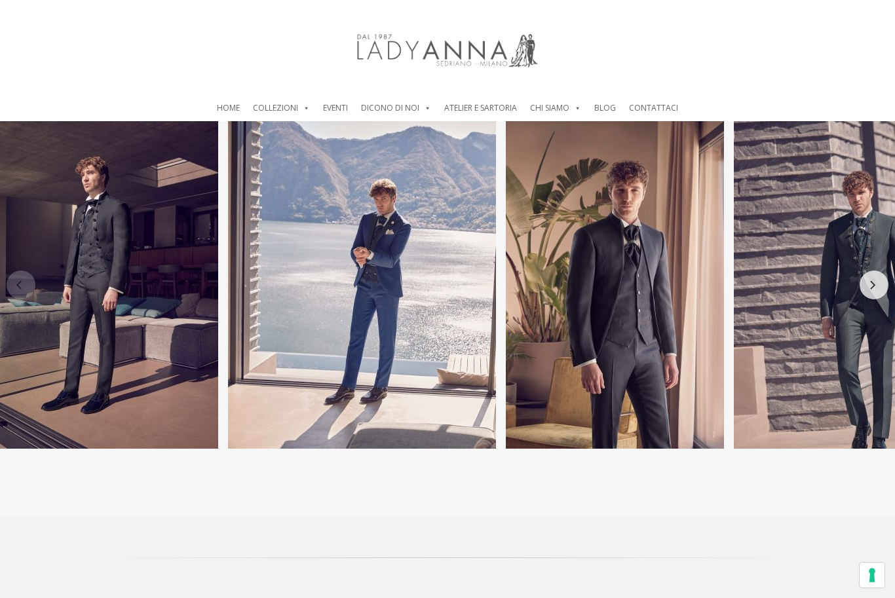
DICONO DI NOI (390, 107)
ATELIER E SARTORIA (480, 107)
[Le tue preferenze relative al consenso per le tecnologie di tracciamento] (872, 575)
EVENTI (335, 107)
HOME (228, 107)
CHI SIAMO (549, 107)
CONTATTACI (653, 107)
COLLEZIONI (275, 107)
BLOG (605, 107)
